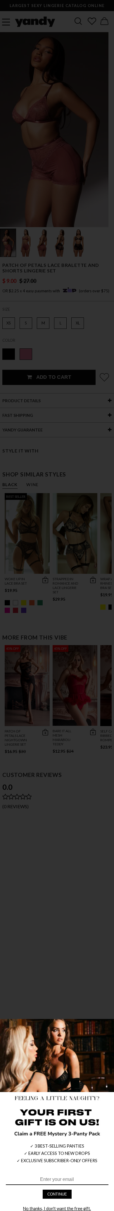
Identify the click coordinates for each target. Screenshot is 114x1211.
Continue (57, 1194)
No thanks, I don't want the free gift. (57, 1208)
